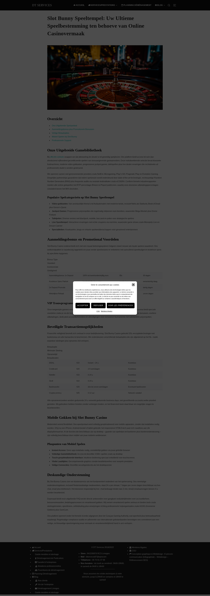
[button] (133, 285)
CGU (98, 311)
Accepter (82, 305)
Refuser (98, 305)
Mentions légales (106, 311)
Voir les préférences (120, 305)
